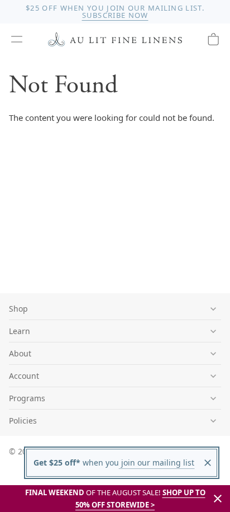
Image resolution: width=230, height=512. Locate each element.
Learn (19, 331)
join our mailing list (156, 462)
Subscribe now (115, 15)
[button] (16, 39)
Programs (27, 398)
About (20, 353)
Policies (23, 420)
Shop (18, 308)
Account (24, 375)
